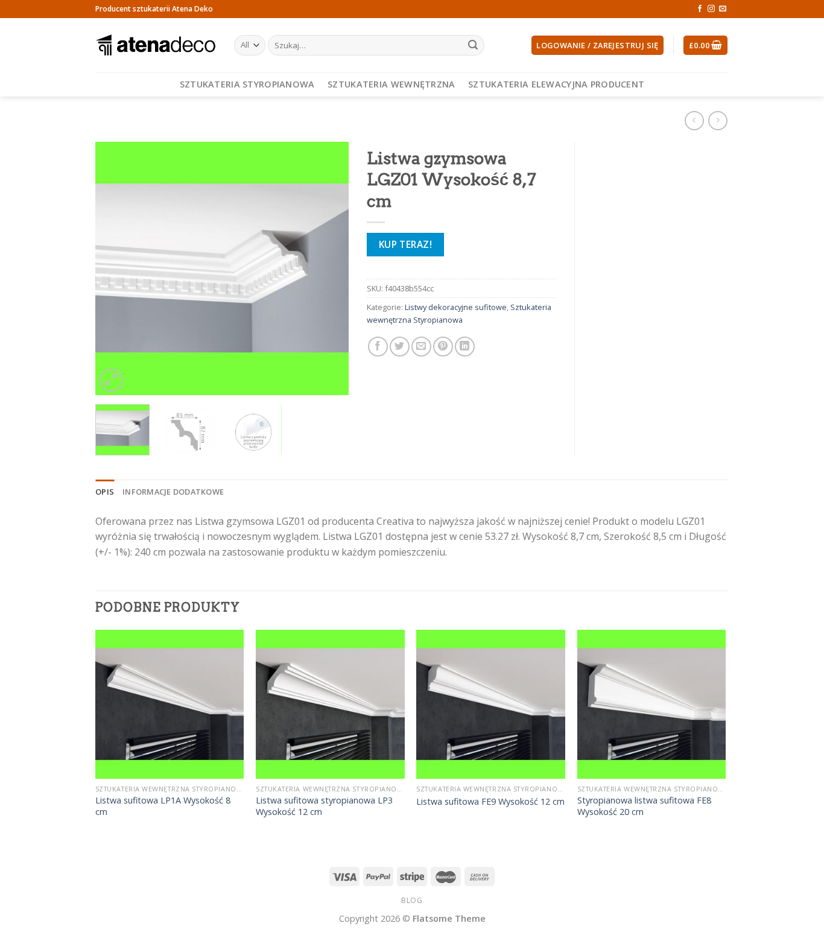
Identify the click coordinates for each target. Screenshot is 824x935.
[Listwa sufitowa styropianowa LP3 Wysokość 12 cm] (330, 704)
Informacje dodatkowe (173, 491)
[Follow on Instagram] (711, 9)
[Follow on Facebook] (699, 9)
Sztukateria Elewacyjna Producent (556, 84)
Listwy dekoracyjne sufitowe (456, 307)
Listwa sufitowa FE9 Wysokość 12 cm (490, 801)
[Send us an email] (722, 9)
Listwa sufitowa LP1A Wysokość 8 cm (162, 806)
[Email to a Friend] (421, 347)
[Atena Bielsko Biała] (155, 45)
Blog (411, 900)
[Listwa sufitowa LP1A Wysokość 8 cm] (169, 704)
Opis (104, 491)
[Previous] (116, 268)
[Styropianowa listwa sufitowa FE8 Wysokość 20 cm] (651, 704)
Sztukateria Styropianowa (247, 84)
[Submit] (473, 45)
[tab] (104, 492)
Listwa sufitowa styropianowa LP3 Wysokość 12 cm (324, 806)
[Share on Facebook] (378, 347)
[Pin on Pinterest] (443, 347)
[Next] (328, 268)
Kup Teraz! (406, 244)
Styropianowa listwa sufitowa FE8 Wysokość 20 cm (644, 806)
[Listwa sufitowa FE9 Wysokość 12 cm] (490, 704)
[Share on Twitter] (400, 347)
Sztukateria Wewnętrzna (391, 84)
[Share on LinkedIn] (465, 347)
